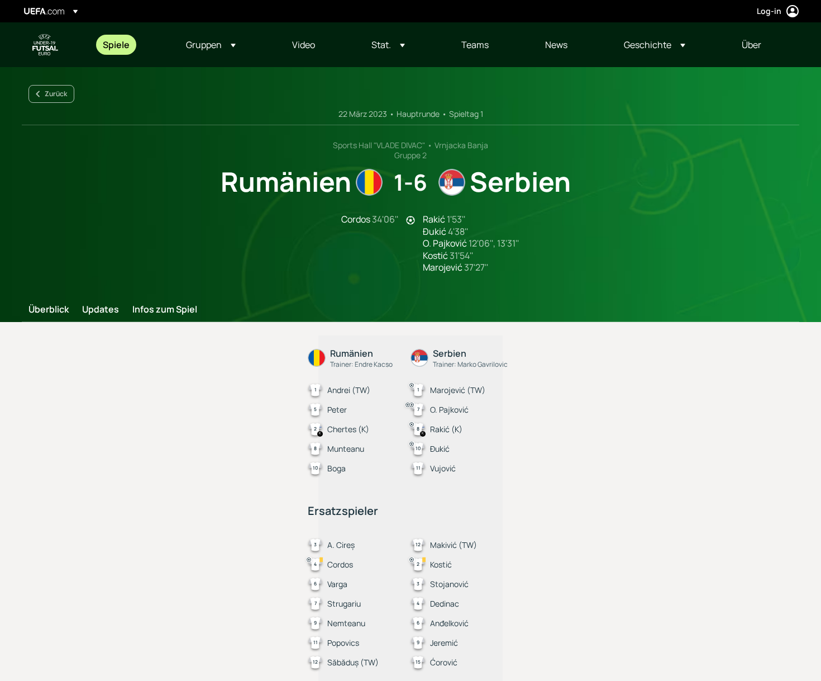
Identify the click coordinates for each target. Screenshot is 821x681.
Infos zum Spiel (164, 310)
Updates (100, 310)
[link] (116, 44)
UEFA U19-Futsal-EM (45, 44)
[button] (211, 44)
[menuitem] (130, 44)
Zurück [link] (56, 93)
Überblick (48, 310)
